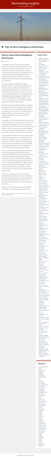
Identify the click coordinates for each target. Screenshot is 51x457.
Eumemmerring (42, 423)
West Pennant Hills (43, 367)
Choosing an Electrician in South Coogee (43, 225)
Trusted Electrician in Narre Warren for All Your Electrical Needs (44, 100)
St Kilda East (42, 429)
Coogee (40, 441)
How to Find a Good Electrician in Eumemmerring (43, 252)
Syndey (40, 435)
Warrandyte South (43, 401)
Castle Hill (41, 416)
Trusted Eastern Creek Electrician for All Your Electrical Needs (44, 78)
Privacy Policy (30, 455)
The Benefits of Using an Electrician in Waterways (44, 282)
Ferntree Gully (42, 370)
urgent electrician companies (22, 193)
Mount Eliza (41, 432)
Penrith (40, 380)
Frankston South (42, 426)
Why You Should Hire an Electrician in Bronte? (44, 323)
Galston (40, 413)
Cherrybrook (42, 399)
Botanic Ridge (42, 405)
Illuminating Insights (25, 3)
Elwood (40, 411)
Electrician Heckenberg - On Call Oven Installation (44, 207)
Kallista (40, 434)
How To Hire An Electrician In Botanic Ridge (44, 286)
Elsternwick (41, 408)
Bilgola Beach (42, 390)
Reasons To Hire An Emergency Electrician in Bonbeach (44, 355)
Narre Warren (42, 383)
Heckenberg (41, 410)
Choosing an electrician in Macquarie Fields (43, 136)
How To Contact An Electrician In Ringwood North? (43, 274)
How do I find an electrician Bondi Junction (43, 175)
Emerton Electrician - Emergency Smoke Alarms (44, 221)
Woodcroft (41, 374)
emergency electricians (9, 193)
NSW (7, 61)
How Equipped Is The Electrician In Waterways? (44, 248)
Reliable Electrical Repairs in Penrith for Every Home (44, 90)
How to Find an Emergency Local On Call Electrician (43, 239)
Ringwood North (42, 428)
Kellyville (41, 438)
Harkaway (41, 437)
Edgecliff (41, 419)
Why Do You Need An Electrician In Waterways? (44, 346)
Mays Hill (41, 396)
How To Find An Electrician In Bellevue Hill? (44, 310)
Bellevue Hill (41, 402)
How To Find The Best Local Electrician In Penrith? (44, 119)
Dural (4, 61)
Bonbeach (41, 446)
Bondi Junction (42, 404)
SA (39, 379)
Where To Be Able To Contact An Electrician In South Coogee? (44, 124)
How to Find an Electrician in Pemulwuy (42, 243)
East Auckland (42, 377)
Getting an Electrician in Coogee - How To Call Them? (44, 328)
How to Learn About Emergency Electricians (43, 158)
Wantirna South (42, 425)
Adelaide (41, 373)
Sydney (40, 440)
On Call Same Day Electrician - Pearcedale (43, 151)
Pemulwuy (41, 420)
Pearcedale (41, 386)
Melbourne (41, 371)
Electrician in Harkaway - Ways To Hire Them (43, 315)
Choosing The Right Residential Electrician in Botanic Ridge (44, 350)
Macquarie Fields (43, 392)
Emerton (41, 414)
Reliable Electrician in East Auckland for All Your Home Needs (44, 82)
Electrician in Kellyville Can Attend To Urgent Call (44, 319)
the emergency (12, 152)
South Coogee (42, 387)
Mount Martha (42, 395)
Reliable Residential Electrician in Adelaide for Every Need (44, 104)
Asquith (40, 407)
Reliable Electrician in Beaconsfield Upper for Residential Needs (44, 109)
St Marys (41, 443)
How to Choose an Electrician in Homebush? (43, 128)
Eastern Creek (42, 376)
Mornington (41, 393)
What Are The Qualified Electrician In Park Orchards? (44, 291)
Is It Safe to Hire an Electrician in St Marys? (43, 332)
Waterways (41, 422)
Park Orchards (42, 431)
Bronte (40, 417)
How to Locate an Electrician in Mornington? (43, 140)
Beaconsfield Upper (43, 384)
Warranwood (42, 444)
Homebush (41, 389)
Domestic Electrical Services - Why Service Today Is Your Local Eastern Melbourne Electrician (44, 201)
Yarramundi (41, 382)
